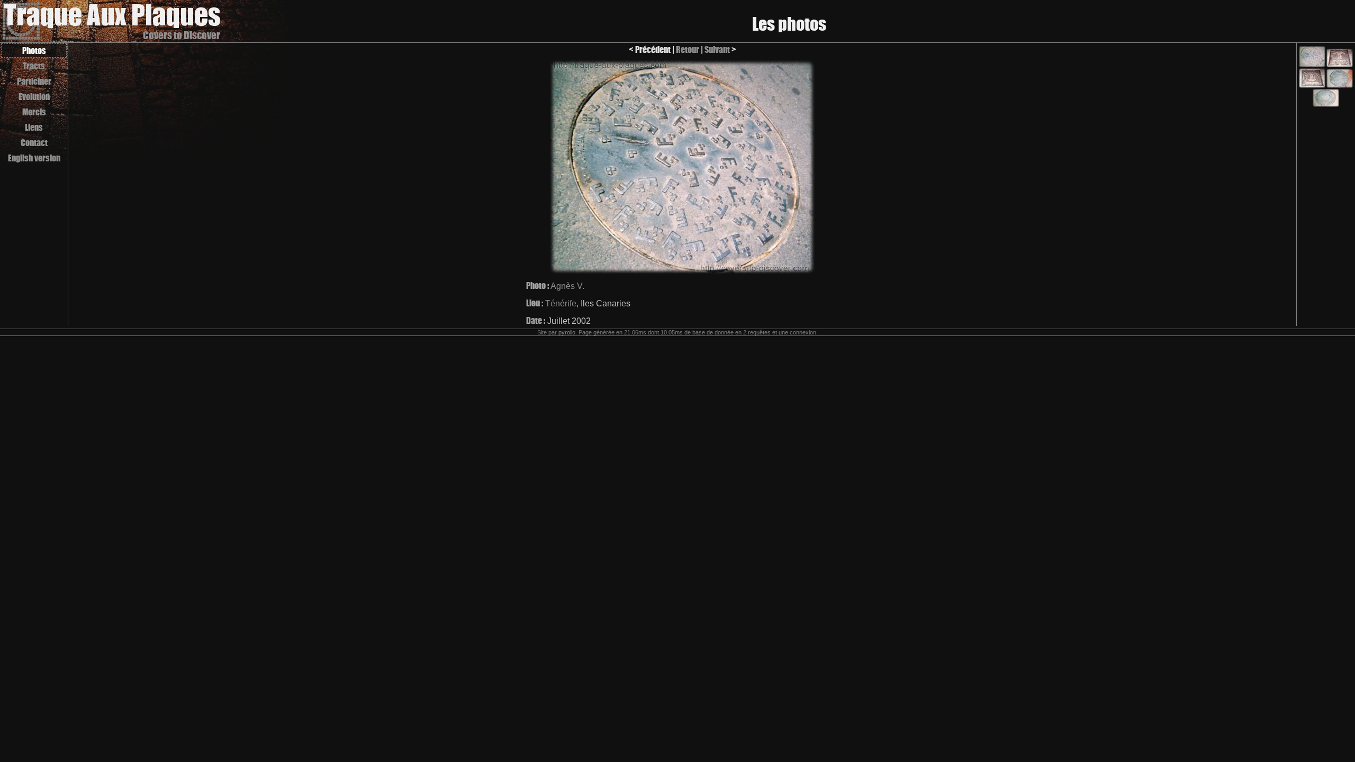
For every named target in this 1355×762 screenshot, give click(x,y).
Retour (687, 49)
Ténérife (560, 303)
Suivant (717, 49)
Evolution (34, 96)
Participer (34, 81)
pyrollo (566, 332)
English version (34, 158)
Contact (34, 142)
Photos (34, 50)
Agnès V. (567, 286)
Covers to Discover (181, 35)
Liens (34, 127)
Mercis (34, 112)
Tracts (34, 65)
